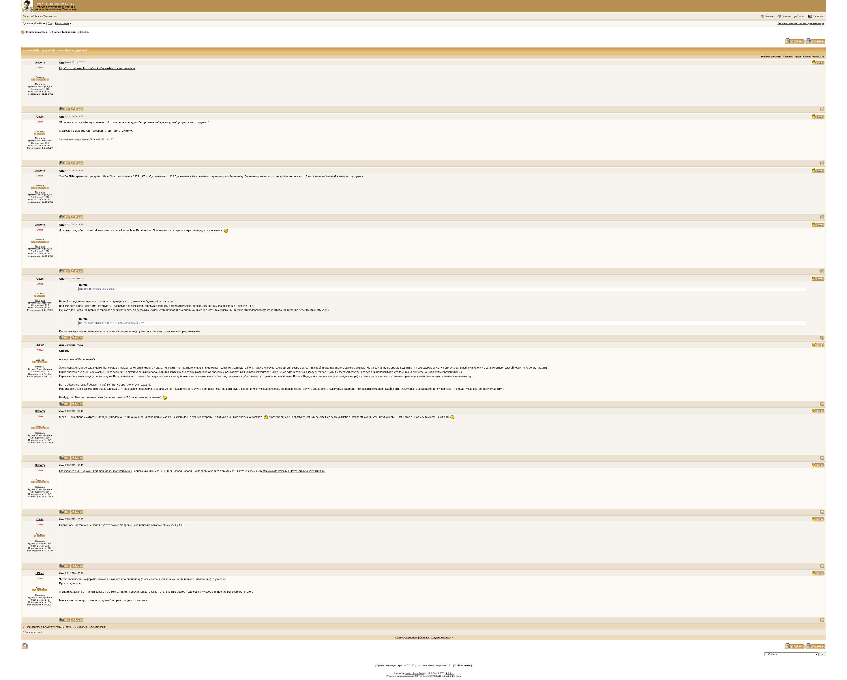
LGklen (40, 345)
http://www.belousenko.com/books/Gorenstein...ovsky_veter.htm (97, 68)
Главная (769, 16)
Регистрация (62, 23)
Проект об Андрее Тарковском (39, 16)
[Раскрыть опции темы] (24, 646)
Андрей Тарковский (64, 32)
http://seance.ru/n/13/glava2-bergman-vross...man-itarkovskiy (95, 471)
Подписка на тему (771, 56)
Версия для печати (813, 56)
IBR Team (456, 676)
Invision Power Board (414, 673)
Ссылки (84, 32)
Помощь (786, 16)
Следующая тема (441, 637)
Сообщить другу (792, 56)
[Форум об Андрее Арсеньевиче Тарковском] (49, 5)
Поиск (801, 16)
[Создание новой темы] (815, 41)
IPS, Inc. (450, 673)
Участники (818, 16)
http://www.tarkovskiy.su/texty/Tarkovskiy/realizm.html (293, 471)
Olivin (39, 116)
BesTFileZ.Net (442, 676)
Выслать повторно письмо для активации (801, 23)
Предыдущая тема (407, 637)
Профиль (40, 84)
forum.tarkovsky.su (37, 32)
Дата (61, 62)
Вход (50, 23)
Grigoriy (40, 62)
